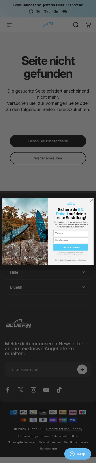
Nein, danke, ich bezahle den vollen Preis (70, 260)
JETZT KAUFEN (71, 247)
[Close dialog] (91, 200)
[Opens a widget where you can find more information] (77, 454)
